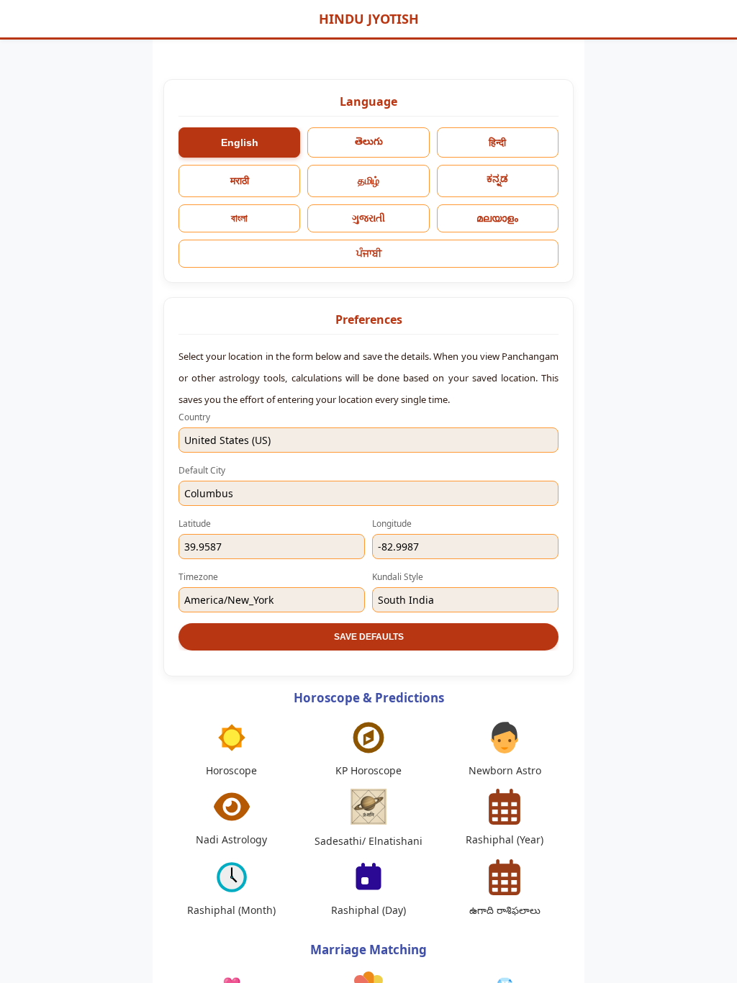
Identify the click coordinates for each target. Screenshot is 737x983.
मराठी (239, 180)
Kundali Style (397, 577)
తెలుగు (369, 141)
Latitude (194, 523)
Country (194, 417)
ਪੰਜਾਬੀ (368, 253)
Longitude (392, 523)
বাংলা (239, 218)
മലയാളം (497, 218)
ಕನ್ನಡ (497, 178)
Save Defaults (369, 637)
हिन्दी (497, 142)
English (239, 142)
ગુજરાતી (368, 218)
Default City (201, 470)
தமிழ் (368, 180)
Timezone (198, 577)
